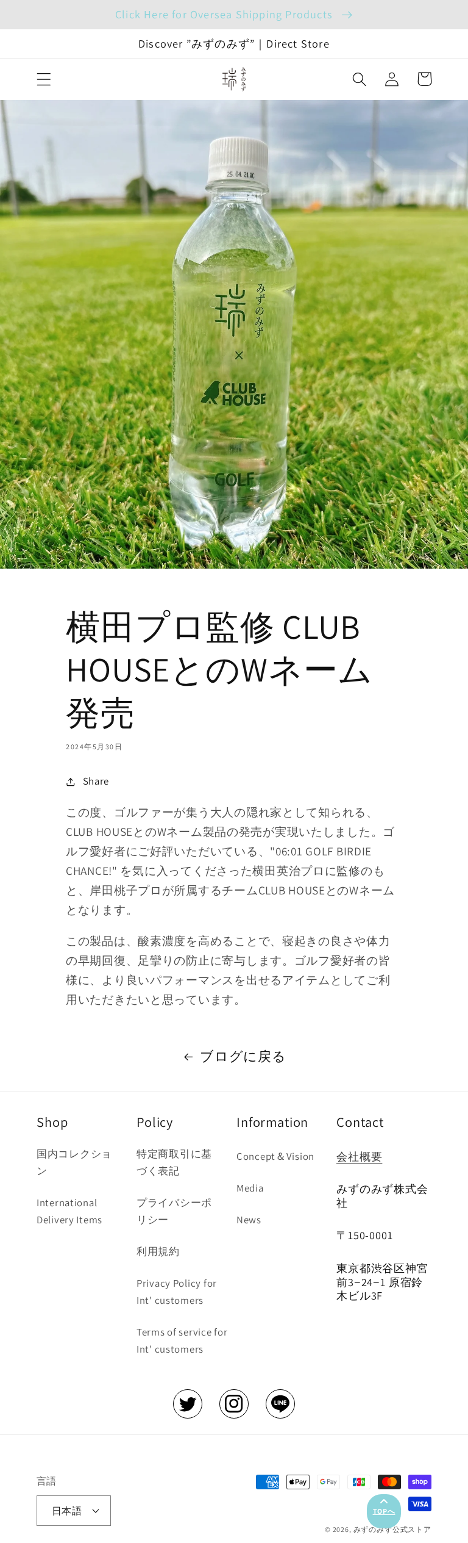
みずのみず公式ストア (392, 1529)
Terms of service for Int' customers (181, 1340)
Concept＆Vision (275, 1156)
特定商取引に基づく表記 (174, 1162)
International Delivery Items (69, 1211)
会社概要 (359, 1156)
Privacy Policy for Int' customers (176, 1291)
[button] (44, 79)
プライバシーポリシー (174, 1211)
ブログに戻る (243, 1056)
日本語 (67, 1511)
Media (250, 1188)
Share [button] (96, 781)
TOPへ (384, 1511)
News (248, 1219)
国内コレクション (74, 1162)
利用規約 (158, 1251)
